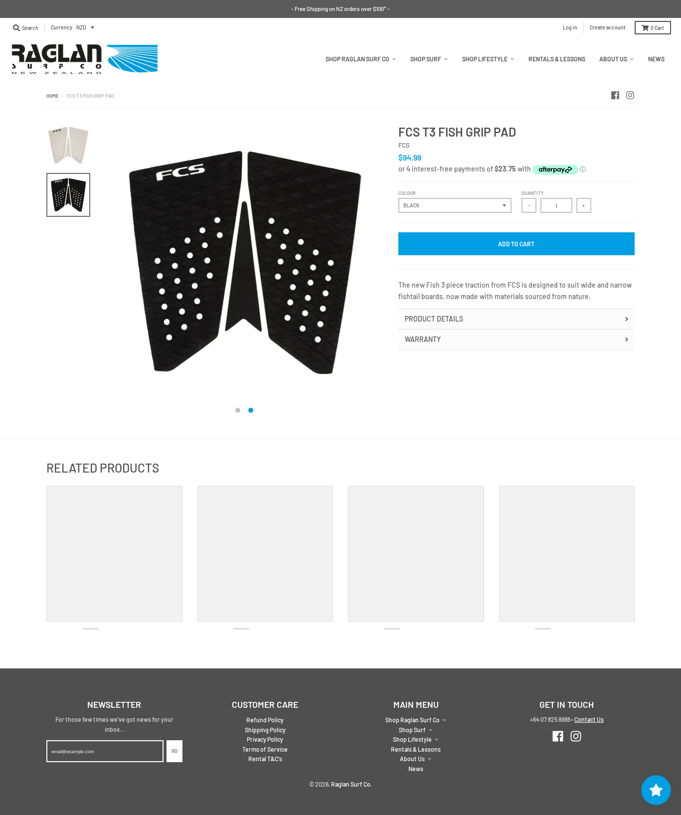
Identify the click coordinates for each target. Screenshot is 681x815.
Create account (608, 27)
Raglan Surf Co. (351, 784)
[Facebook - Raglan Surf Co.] (615, 95)
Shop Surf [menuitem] (425, 58)
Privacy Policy (265, 739)
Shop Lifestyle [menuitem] (485, 58)
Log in (570, 27)
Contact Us (589, 719)
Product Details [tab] (434, 319)
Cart (657, 27)
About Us (412, 758)
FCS (404, 145)
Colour (407, 193)
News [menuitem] (656, 58)
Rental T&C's (265, 758)
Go (174, 751)
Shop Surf (412, 729)
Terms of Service (265, 749)
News (415, 768)
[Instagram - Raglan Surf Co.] (630, 95)
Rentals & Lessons (416, 749)
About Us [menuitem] (613, 58)
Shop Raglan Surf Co (412, 719)
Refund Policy (265, 719)
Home (52, 96)
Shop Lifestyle (412, 739)
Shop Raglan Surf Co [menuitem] (357, 58)
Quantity (532, 193)
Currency (61, 27)
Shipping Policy (265, 729)
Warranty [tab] (423, 339)
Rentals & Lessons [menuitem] (556, 58)
